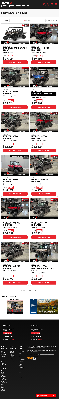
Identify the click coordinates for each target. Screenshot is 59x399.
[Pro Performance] (15, 4)
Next (36, 290)
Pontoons (3, 366)
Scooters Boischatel (3, 364)
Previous (23, 290)
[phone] (48, 4)
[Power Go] (40, 358)
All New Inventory (3, 352)
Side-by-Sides (4, 359)
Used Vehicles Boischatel (12, 355)
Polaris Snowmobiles (4, 382)
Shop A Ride (35, 355)
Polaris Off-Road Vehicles (4, 379)
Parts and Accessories (21, 373)
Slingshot (3, 384)
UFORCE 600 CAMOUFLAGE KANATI (15, 49)
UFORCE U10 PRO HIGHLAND (10, 92)
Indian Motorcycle (3, 387)
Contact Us (21, 351)
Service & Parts (22, 369)
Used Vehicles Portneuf (12, 360)
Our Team (21, 355)
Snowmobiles (4, 361)
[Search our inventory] (44, 4)
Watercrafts (3, 368)
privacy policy (50, 350)
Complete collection (3, 390)
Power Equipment (3, 376)
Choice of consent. (34, 351)
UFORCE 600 (36, 91)
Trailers (2, 370)
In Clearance (3, 354)
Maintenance (22, 371)
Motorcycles (3, 356)
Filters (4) (6, 20)
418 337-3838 (37, 336)
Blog (20, 353)
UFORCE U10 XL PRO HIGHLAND (40, 49)
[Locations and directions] (52, 4)
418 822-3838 (9, 336)
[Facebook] (11, 340)
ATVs (2, 358)
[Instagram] (13, 340)
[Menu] (56, 4)
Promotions (21, 367)
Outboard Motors (3, 373)
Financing (12, 363)
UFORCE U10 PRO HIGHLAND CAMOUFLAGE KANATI (42, 268)
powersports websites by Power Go (47, 354)
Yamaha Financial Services (21, 364)
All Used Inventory (12, 352)
